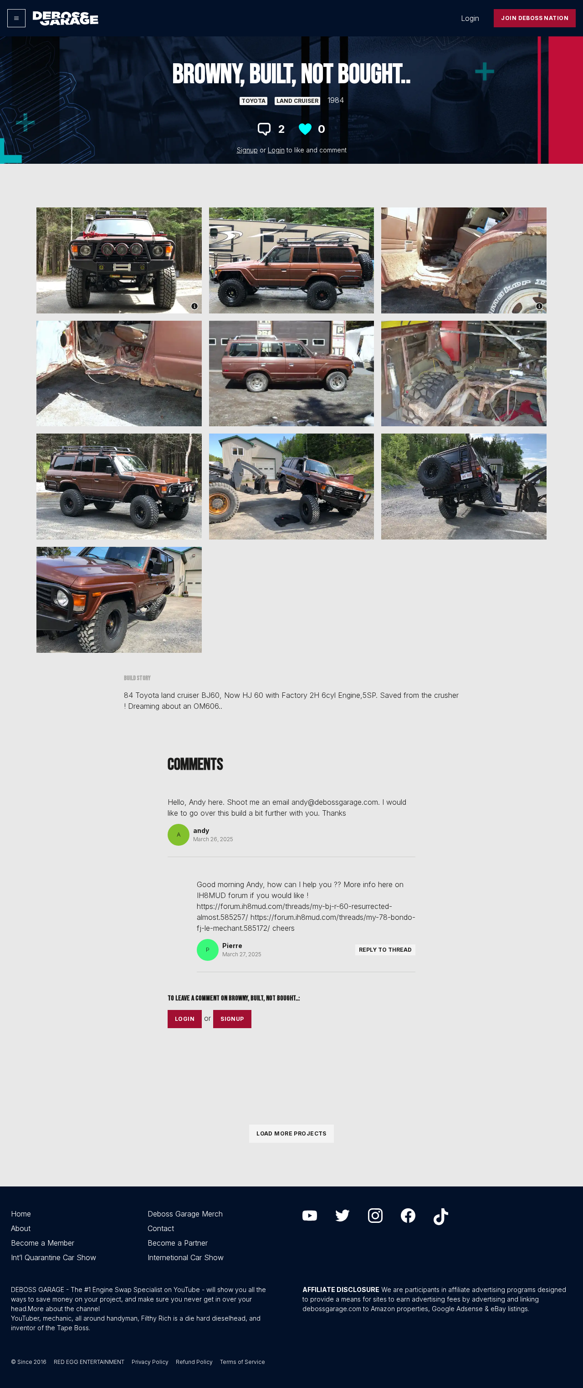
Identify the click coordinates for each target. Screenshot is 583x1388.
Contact (161, 1228)
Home (21, 1213)
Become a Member (42, 1242)
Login (470, 18)
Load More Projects (291, 1133)
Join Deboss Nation (534, 18)
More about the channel (64, 1308)
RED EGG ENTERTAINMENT (89, 1361)
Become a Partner (178, 1242)
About (21, 1228)
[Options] (16, 18)
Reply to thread (385, 949)
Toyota (253, 100)
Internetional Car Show (186, 1257)
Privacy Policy (150, 1361)
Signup (247, 150)
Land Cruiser (297, 100)
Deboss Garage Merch (185, 1213)
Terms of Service (242, 1361)
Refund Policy (194, 1361)
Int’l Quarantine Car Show (53, 1257)
